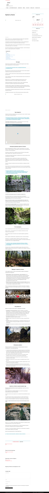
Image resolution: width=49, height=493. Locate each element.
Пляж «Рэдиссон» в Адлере (35, 40)
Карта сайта (36, 492)
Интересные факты (8, 58)
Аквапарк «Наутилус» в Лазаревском (36, 37)
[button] (43, 7)
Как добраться (8, 57)
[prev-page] (5, 468)
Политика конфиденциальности (41, 492)
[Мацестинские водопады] (17, 446)
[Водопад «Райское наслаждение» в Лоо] (17, 462)
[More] (13, 18)
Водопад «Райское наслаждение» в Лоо (12, 466)
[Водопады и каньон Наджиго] (17, 454)
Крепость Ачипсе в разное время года (10, 59)
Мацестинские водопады (10, 450)
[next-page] (6, 468)
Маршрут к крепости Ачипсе (9, 56)
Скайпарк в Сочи (34, 32)
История (7, 53)
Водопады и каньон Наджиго (10, 458)
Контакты (34, 492)
